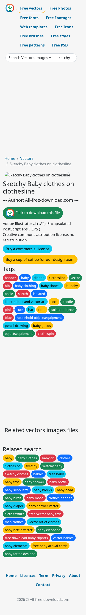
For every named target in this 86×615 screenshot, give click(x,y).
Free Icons (64, 26)
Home (10, 158)
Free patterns (32, 45)
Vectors (26, 158)
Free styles (60, 36)
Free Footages (58, 17)
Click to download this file (37, 212)
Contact (43, 584)
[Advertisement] (43, 110)
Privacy (58, 575)
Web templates (33, 26)
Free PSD (60, 45)
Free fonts (29, 17)
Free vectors (31, 8)
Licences (28, 575)
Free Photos (60, 8)
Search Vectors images (28, 57)
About (74, 575)
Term (43, 575)
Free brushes (32, 36)
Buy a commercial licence (27, 248)
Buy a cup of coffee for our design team (40, 259)
